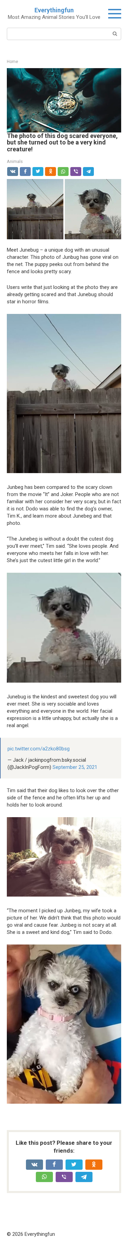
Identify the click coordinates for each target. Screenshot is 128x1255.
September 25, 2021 (75, 767)
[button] (63, 99)
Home (12, 61)
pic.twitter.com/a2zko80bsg (39, 749)
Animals (15, 161)
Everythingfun (54, 10)
